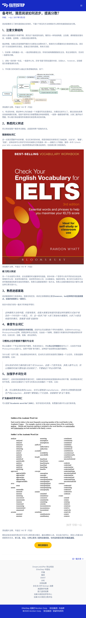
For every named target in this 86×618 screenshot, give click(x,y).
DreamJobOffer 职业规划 (43, 567)
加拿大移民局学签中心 (43, 594)
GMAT (43, 578)
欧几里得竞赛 (43, 591)
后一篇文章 (78, 559)
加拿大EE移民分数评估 (43, 597)
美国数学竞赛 (43, 589)
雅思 (43, 575)
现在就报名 (43, 545)
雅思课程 (70, 538)
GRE (43, 580)
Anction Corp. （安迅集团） (47, 608)
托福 (43, 572)
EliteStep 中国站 (43, 569)
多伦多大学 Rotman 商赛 (43, 586)
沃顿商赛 (43, 583)
